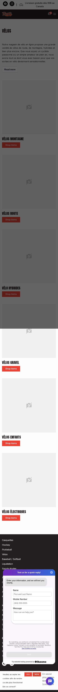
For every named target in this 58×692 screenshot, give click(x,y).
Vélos (5, 554)
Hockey (6, 544)
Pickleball (7, 549)
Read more (10, 69)
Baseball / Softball (11, 559)
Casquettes (7, 540)
